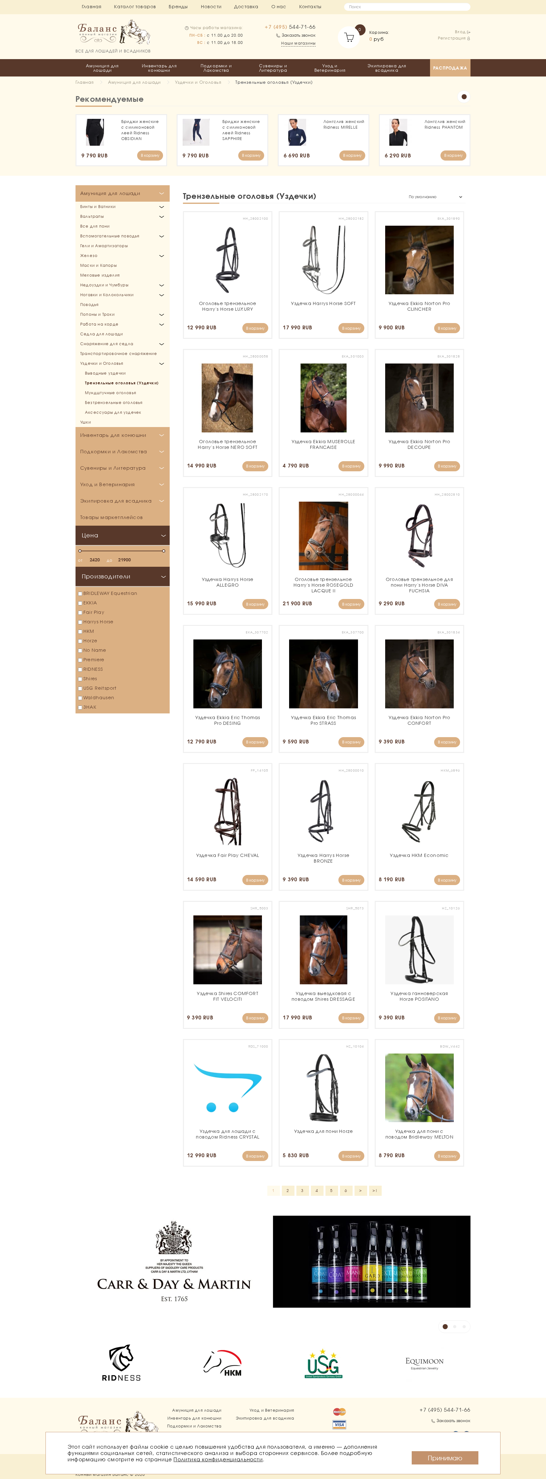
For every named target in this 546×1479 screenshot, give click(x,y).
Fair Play (94, 612)
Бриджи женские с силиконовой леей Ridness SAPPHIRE (241, 130)
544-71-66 (290, 27)
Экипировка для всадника (387, 68)
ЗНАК (89, 707)
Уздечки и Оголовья (198, 82)
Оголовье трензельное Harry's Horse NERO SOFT (228, 444)
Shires (90, 678)
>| (375, 1190)
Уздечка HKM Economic (419, 855)
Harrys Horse (98, 621)
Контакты (310, 6)
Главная (91, 6)
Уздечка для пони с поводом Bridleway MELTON (419, 1134)
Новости (211, 6)
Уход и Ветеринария (330, 68)
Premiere (94, 659)
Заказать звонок (299, 35)
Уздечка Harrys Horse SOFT (323, 303)
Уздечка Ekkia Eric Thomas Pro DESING (227, 720)
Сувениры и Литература (273, 68)
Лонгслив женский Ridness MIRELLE (344, 124)
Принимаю (445, 1458)
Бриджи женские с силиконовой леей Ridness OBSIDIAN (140, 130)
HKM (88, 631)
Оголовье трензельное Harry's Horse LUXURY (227, 306)
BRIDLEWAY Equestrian (110, 593)
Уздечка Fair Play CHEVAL (227, 855)
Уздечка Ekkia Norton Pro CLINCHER (419, 306)
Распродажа (450, 67)
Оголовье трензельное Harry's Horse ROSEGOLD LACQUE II (323, 585)
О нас (279, 6)
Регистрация (452, 38)
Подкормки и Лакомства (216, 68)
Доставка (246, 6)
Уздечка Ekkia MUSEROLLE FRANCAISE (323, 444)
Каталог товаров (135, 6)
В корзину (150, 155)
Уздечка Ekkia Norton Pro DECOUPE (419, 444)
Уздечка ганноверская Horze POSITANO (419, 996)
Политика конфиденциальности (218, 1459)
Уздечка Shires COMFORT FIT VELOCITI (227, 996)
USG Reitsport (100, 688)
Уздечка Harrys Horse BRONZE (323, 858)
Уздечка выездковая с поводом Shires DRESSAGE (323, 996)
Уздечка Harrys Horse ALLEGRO (227, 582)
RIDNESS (93, 669)
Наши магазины (298, 43)
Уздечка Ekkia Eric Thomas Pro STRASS (323, 720)
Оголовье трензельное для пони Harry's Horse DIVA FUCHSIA (419, 585)
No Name (94, 650)
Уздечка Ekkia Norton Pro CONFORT (419, 720)
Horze (90, 640)
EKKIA (90, 602)
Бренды (178, 6)
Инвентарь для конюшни (159, 68)
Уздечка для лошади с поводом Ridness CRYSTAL (227, 1134)
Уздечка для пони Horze (323, 1131)
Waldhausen (98, 697)
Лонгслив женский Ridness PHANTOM (445, 124)
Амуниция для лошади (102, 68)
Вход (460, 31)
